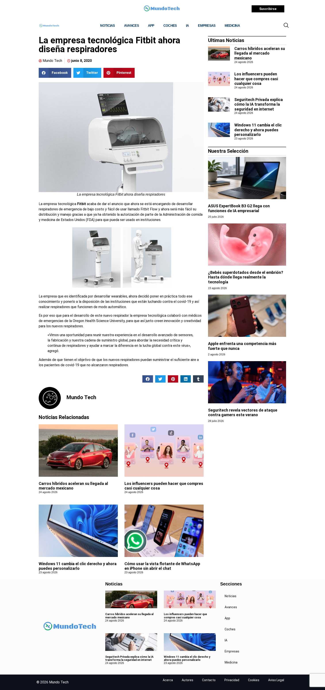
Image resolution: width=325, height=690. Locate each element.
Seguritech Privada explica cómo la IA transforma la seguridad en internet (258, 104)
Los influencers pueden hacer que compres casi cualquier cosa (256, 79)
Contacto (209, 680)
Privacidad (231, 680)
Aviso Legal (276, 680)
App (151, 25)
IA (187, 25)
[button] (286, 25)
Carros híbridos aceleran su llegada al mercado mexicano (259, 53)
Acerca (168, 680)
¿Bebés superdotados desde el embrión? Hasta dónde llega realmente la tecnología (245, 277)
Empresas (206, 25)
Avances (131, 25)
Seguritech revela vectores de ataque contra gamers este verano (242, 412)
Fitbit (81, 204)
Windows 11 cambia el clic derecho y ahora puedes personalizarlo (78, 566)
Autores (187, 680)
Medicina (232, 25)
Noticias (107, 25)
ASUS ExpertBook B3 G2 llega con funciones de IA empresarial (239, 208)
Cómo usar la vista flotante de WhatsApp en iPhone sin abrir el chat (162, 566)
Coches (170, 25)
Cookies (253, 680)
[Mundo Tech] (161, 8)
